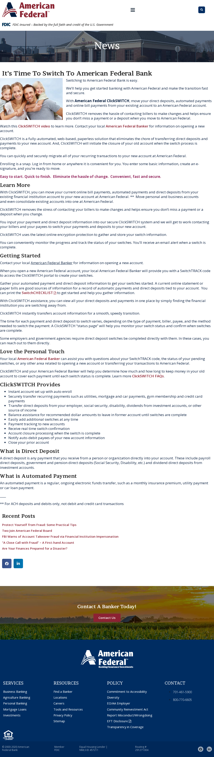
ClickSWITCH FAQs (148, 376)
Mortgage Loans (15, 709)
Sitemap (59, 721)
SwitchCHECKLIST (37, 292)
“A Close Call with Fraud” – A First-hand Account (38, 542)
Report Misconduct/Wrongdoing (129, 715)
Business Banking (15, 692)
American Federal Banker (127, 126)
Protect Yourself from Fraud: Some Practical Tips (39, 525)
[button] (6, 563)
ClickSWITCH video (34, 126)
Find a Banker (63, 692)
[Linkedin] (209, 749)
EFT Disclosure (117, 721)
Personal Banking (15, 703)
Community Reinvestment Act (127, 709)
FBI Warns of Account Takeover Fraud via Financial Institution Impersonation (60, 536)
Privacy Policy (63, 715)
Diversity (113, 697)
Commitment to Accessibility (127, 692)
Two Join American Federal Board (27, 530)
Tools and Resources (68, 709)
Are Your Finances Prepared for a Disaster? (34, 548)
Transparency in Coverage (125, 727)
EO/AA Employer (118, 703)
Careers (59, 703)
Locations (60, 697)
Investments (11, 715)
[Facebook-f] (200, 749)
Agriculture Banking (16, 697)
